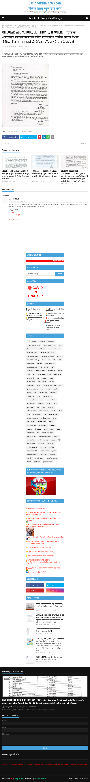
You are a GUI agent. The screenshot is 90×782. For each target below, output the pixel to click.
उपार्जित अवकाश (31, 443)
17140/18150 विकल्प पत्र (46, 341)
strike (51, 422)
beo (38, 378)
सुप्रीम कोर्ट (37, 462)
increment (53, 392)
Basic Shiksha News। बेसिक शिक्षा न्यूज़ (45, 18)
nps (38, 407)
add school (10, 131)
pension (51, 407)
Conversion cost (32, 349)
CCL (60, 345)
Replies (13, 213)
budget (51, 378)
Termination (51, 371)
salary (60, 411)
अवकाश (56, 436)
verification (30, 433)
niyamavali (30, 407)
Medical (39, 363)
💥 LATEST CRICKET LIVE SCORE (38, 560)
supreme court (31, 425)
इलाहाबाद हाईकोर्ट (55, 440)
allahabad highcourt (44, 374)
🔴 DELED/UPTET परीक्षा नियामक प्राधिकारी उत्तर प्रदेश (43, 568)
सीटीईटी (29, 462)
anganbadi (30, 378)
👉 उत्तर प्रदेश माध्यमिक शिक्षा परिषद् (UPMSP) (40, 552)
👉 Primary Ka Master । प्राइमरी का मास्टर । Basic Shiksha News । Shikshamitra (43, 525)
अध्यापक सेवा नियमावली (45, 436)
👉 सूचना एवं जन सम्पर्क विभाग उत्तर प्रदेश (34, 319)
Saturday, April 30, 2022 (18, 201)
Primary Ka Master (10, 46)
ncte (55, 403)
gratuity (55, 389)
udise (45, 429)
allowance (57, 374)
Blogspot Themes (40, 779)
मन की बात (51, 447)
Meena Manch (49, 363)
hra (35, 392)
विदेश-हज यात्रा (43, 454)
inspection (30, 396)
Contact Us (84, 779)
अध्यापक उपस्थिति (31, 436)
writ (38, 433)
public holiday (31, 411)
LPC (54, 360)
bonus (44, 378)
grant (48, 389)
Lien (59, 360)
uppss (52, 429)
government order (32, 389)
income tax (43, 392)
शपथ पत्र (52, 454)
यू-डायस (54, 451)
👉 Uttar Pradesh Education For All (38, 547)
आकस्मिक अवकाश (43, 440)
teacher (29, 429)
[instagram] (55, 590)
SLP (52, 367)
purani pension (43, 411)
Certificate (17, 131)
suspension (43, 425)
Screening (30, 371)
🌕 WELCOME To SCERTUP (35, 508)
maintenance (47, 396)
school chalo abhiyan (51, 414)
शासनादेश (29, 458)
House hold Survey (33, 360)
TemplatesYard (19, 779)
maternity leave (32, 400)
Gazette (59, 356)
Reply (11, 210)
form (60, 385)
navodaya (41, 403)
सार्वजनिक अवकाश (52, 458)
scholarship (37, 414)
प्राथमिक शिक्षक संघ (32, 447)
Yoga (28, 374)
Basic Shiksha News (49, 345)
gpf (42, 389)
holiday (29, 392)
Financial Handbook (48, 356)
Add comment (14, 219)
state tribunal (42, 422)
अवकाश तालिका (31, 440)
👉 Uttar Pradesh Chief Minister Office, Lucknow (34, 314)
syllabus (52, 425)
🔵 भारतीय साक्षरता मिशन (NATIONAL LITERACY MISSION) (53, 327)
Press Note (45, 367)
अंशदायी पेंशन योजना (47, 433)
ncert (49, 403)
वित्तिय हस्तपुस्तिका (32, 454)
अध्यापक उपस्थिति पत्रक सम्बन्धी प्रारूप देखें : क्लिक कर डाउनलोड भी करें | (48, 630)
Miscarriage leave (32, 367)
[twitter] (55, 585)
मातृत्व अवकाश (45, 451)
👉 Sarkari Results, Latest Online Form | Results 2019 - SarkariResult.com (43, 542)
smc (54, 418)
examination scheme (49, 385)
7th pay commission (33, 345)
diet (38, 385)
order (43, 407)
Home (4, 25)
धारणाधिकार (41, 443)
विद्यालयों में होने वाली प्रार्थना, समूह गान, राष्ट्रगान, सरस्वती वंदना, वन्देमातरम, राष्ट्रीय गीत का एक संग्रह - (50, 606)
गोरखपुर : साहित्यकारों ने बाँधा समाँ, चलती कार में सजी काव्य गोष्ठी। (44, 537)
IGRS (43, 360)
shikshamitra (45, 418)
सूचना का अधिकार (47, 462)
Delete (16, 210)
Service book (40, 371)
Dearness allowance (54, 349)
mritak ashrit (31, 403)
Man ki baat (30, 363)
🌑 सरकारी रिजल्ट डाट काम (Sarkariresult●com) (33, 310)
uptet (58, 429)
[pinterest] (35, 590)
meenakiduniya (51, 400)
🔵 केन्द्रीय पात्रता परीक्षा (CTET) (36, 572)
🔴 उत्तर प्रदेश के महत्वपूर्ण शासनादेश (51, 322)
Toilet (60, 371)
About (76, 779)
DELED (42, 349)
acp (34, 374)
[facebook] (35, 585)
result (53, 411)
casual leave (31, 382)
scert (28, 414)
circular (24, 131)
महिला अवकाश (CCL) (32, 451)
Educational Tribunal (47, 352)
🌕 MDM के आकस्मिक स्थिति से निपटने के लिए (55, 310)
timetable (38, 429)
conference (30, 385)
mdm (41, 400)
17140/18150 (31, 341)
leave (38, 396)
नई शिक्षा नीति (50, 443)
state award (31, 422)
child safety (42, 382)
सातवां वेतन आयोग (39, 458)
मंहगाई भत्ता (43, 447)
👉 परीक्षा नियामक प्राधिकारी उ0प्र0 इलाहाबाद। (40, 556)
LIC (49, 360)
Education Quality (32, 352)
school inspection (32, 418)
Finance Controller (33, 356)
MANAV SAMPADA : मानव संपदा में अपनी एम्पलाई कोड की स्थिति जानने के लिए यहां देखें (49, 658)
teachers (10, 25)
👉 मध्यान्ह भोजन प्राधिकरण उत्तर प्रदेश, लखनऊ (55, 314)
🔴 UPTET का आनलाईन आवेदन (55, 318)
